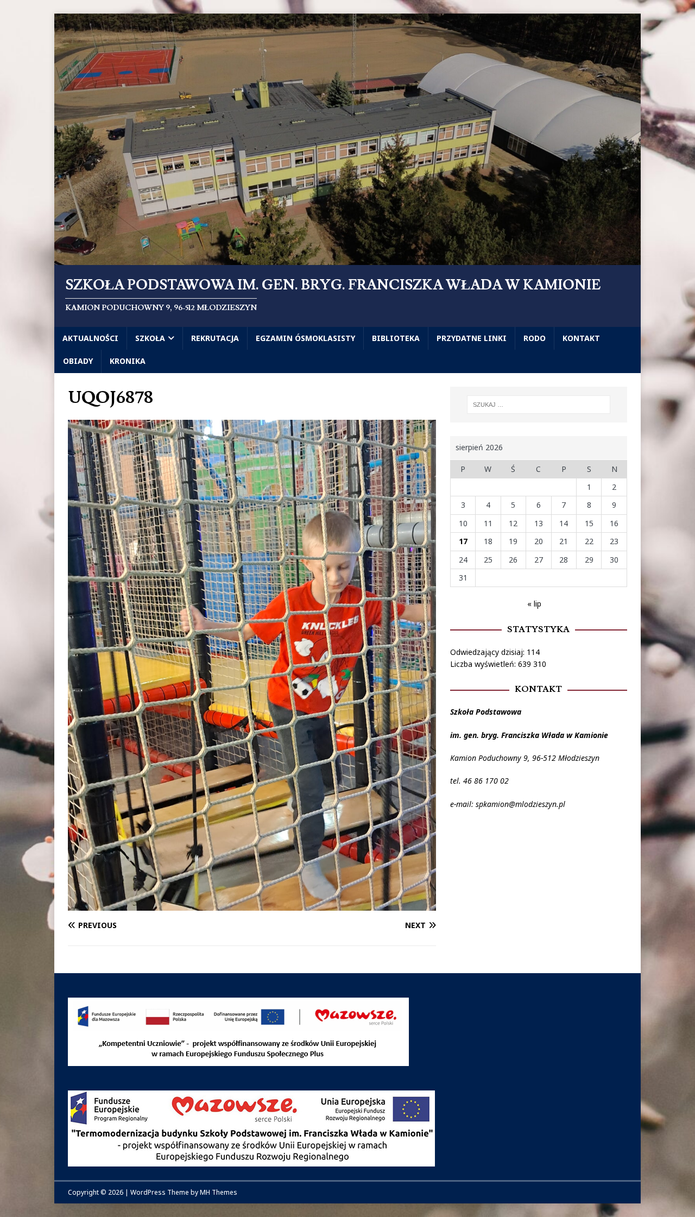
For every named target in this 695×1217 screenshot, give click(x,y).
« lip (534, 603)
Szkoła (150, 338)
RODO (534, 338)
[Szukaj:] (538, 404)
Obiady (78, 361)
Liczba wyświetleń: (484, 664)
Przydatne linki (472, 338)
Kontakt (581, 338)
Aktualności (90, 338)
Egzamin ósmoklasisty (305, 338)
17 (463, 541)
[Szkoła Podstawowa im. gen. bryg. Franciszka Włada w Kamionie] (347, 259)
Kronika (128, 361)
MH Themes (218, 1192)
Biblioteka (396, 338)
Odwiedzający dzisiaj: (488, 652)
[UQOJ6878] (252, 904)
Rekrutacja (215, 338)
